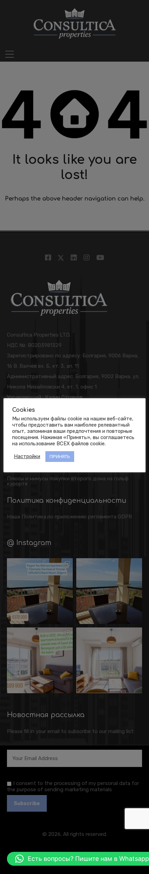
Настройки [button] (27, 456)
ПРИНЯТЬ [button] (60, 456)
